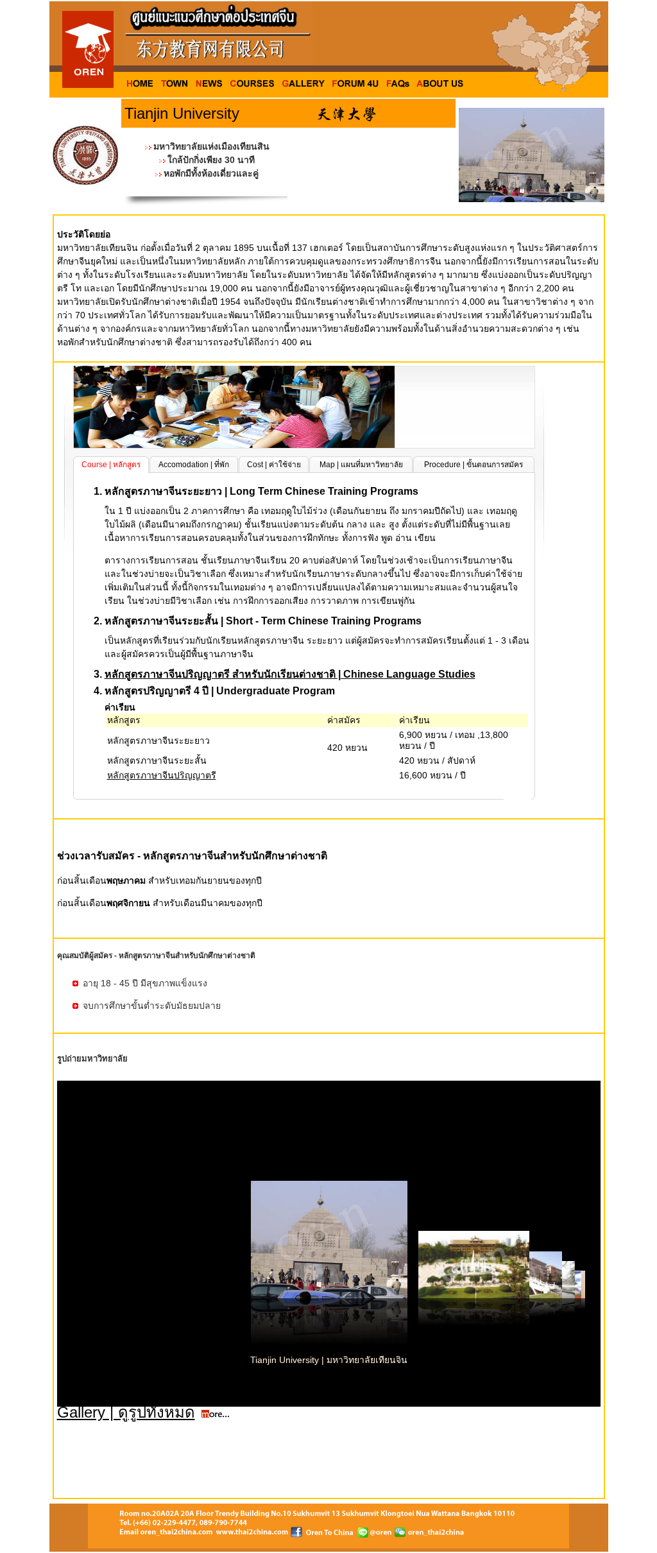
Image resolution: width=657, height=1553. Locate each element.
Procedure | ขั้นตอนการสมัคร (473, 464)
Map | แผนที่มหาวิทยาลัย (361, 464)
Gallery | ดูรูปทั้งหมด (126, 1412)
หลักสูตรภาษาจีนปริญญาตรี (161, 775)
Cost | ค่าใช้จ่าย (274, 464)
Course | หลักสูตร (111, 464)
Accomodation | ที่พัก (193, 464)
